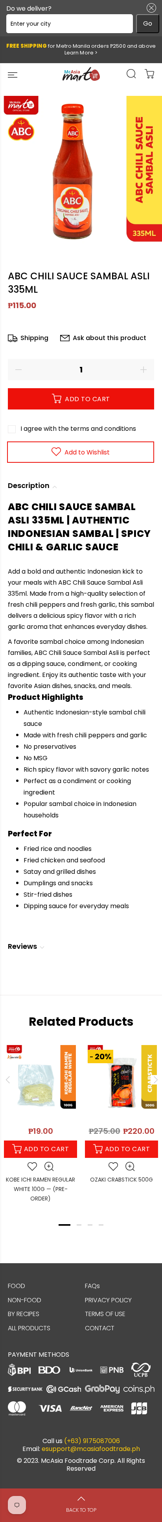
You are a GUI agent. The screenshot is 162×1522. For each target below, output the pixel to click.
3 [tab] (90, 1225)
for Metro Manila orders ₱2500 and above (81, 49)
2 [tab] (79, 1225)
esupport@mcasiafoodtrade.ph (91, 1449)
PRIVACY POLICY (108, 1300)
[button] (150, 8)
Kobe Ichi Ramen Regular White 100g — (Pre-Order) (40, 1189)
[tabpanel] (40, 1120)
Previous (7, 1079)
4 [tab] (101, 1225)
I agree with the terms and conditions (78, 428)
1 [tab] (64, 1225)
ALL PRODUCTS (29, 1328)
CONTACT (99, 1328)
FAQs (92, 1285)
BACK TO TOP (81, 1510)
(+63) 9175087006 (92, 1441)
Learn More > (81, 52)
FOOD (16, 1285)
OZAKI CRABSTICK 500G (121, 1180)
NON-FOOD (24, 1300)
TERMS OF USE (105, 1313)
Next (154, 1079)
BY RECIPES (23, 1313)
